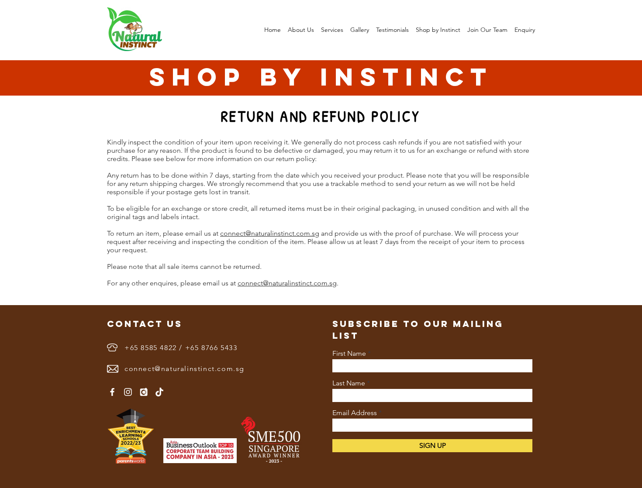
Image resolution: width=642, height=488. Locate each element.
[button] (301, 29)
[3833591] (143, 392)
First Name (349, 353)
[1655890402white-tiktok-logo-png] (159, 392)
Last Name (348, 383)
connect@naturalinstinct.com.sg (269, 233)
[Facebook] (112, 392)
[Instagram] (128, 392)
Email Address (354, 412)
